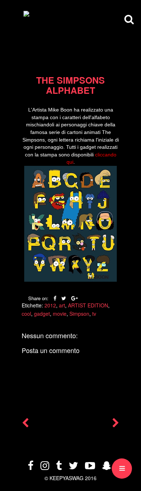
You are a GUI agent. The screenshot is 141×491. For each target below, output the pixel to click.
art (62, 305)
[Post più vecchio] (115, 424)
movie (60, 313)
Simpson (79, 313)
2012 (50, 305)
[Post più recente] (25, 424)
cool (26, 313)
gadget (42, 313)
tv (94, 313)
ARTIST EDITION (88, 305)
